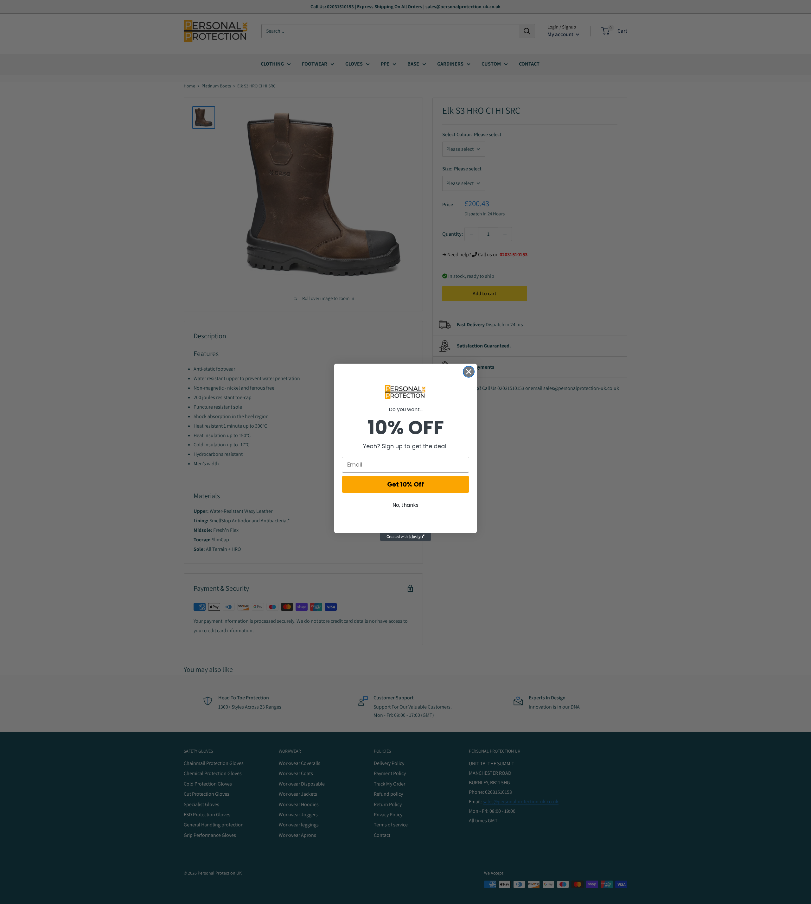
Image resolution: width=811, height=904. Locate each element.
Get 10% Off (405, 484)
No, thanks (405, 505)
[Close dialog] (468, 371)
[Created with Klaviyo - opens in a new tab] (405, 537)
